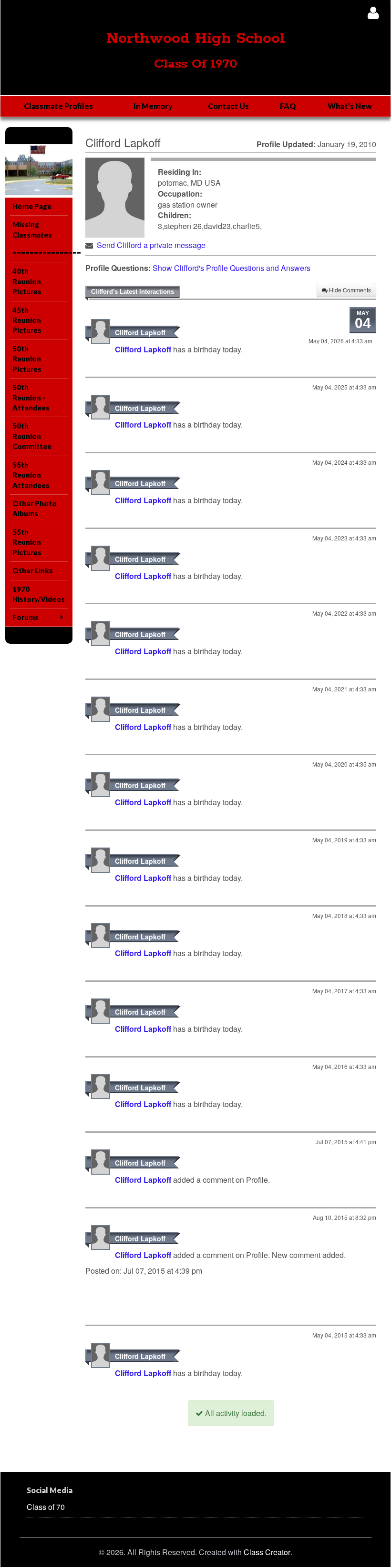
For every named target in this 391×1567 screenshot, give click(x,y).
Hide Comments (349, 290)
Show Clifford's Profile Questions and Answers (231, 267)
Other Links (32, 570)
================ (40, 253)
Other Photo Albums (34, 508)
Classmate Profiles (58, 105)
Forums (25, 617)
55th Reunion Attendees (31, 474)
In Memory (153, 105)
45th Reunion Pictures (26, 320)
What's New (350, 105)
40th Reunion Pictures (26, 281)
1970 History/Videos (38, 594)
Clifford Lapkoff (140, 332)
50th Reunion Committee (31, 435)
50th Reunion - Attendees (31, 397)
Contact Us (228, 105)
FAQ (288, 105)
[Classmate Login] (373, 12)
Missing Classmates (32, 229)
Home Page (31, 206)
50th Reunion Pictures (26, 358)
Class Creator (267, 1552)
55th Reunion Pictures (26, 542)
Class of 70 (46, 1506)
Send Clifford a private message (151, 245)
